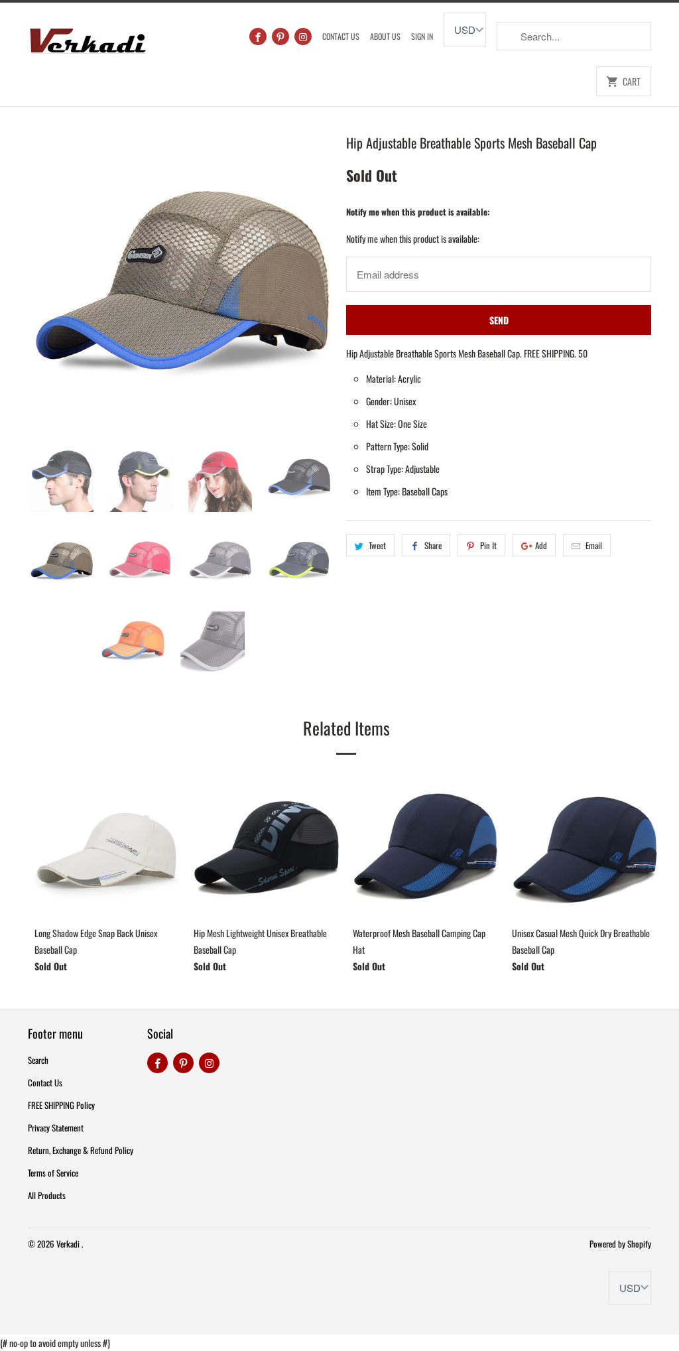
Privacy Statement (56, 1127)
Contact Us (340, 36)
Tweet (377, 545)
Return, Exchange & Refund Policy (80, 1150)
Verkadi (69, 1243)
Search (38, 1059)
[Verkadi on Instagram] (303, 36)
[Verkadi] (87, 37)
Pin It (488, 545)
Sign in (422, 36)
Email (594, 545)
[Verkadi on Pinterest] (280, 36)
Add (541, 545)
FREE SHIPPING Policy (61, 1105)
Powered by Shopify (620, 1243)
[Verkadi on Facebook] (258, 36)
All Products (47, 1195)
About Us (385, 36)
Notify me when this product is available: (418, 211)
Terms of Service (53, 1172)
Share (433, 545)
